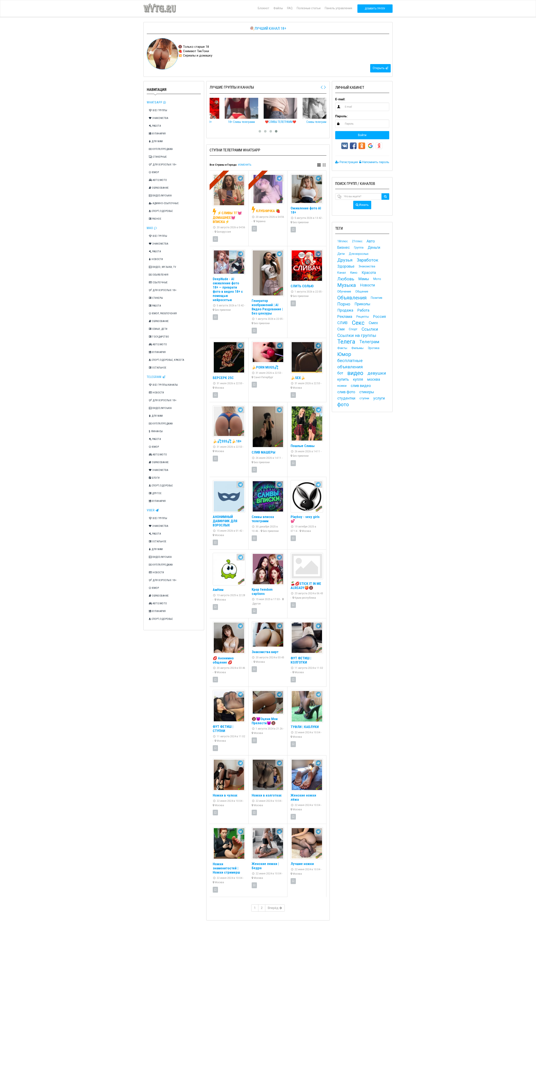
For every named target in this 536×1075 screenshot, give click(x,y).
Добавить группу (375, 8)
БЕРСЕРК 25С (223, 378)
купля (358, 379)
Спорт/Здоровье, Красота (167, 359)
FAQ (289, 8)
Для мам (157, 141)
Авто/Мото (159, 180)
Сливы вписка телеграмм (263, 519)
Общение (361, 291)
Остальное (159, 367)
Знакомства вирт (265, 652)
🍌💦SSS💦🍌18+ (227, 441)
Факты (342, 348)
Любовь (345, 278)
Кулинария (158, 133)
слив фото (346, 392)
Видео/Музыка (162, 195)
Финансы (157, 431)
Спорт (353, 329)
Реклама (344, 316)
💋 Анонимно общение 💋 (223, 660)
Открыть (379, 68)
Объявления (160, 274)
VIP (219, 177)
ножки (342, 386)
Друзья (345, 260)
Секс (358, 323)
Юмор (155, 172)
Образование (160, 187)
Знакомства (160, 118)
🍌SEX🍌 (298, 378)
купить (343, 379)
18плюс (342, 241)
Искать (363, 204)
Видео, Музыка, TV (164, 267)
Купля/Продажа (162, 149)
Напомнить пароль (375, 162)
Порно (343, 304)
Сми (341, 329)
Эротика (373, 348)
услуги (379, 398)
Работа (156, 125)
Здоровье (345, 266)
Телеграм (369, 341)
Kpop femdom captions (262, 591)
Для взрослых (358, 253)
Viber (151, 510)
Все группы (159, 110)
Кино (353, 273)
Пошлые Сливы (302, 446)
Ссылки (370, 329)
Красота (369, 272)
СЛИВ (342, 323)
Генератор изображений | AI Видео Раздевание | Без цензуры (267, 307)
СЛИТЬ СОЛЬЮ (302, 286)
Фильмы (357, 348)
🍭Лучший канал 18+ (268, 28)
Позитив (376, 297)
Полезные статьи (309, 8)
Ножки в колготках (267, 795)
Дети (341, 254)
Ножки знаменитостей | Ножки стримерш (226, 868)
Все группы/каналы (165, 384)
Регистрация (348, 162)
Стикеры (157, 297)
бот (340, 373)
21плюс (357, 241)
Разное (156, 218)
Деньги (374, 247)
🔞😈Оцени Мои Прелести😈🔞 (265, 721)
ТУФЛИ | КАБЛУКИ (305, 727)
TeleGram (154, 377)
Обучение (344, 291)
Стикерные (159, 156)
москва (373, 379)
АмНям (218, 590)
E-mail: (340, 99)
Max (150, 228)
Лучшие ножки (302, 864)
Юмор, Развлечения (164, 313)
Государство (160, 336)
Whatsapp (155, 102)
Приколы (362, 304)
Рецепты (362, 316)
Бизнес (343, 247)
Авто (371, 241)
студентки (346, 398)
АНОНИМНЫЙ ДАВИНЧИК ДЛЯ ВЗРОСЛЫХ (225, 521)
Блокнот (263, 8)
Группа (358, 247)
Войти (362, 135)
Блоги (155, 477)
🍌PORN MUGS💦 (265, 367)
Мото (377, 279)
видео (355, 373)
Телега (346, 341)
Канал (341, 272)
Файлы (278, 8)
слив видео (361, 385)
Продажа (345, 310)
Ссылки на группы (356, 335)
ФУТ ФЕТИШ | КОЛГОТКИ (301, 660)
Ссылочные (160, 282)
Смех (373, 323)
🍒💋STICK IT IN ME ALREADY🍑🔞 (306, 585)
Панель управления (338, 8)
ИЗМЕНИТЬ (244, 164)
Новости (157, 259)
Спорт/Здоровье (162, 211)
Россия (379, 316)
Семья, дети (160, 328)
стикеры (366, 392)
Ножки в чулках (225, 795)
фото (343, 404)
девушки (376, 373)
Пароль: (341, 116)
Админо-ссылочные (165, 203)
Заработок (367, 260)
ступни (364, 398)
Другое (157, 493)
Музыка (346, 285)
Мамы (363, 279)
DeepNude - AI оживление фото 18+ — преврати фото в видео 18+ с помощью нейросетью (228, 289)
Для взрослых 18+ (164, 164)
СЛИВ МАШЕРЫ (263, 452)
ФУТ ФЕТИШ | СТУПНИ (223, 728)
